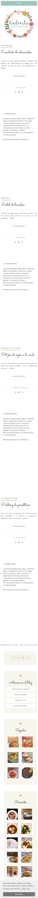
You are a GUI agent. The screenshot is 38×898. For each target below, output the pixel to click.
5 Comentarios (21, 238)
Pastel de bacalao (12, 205)
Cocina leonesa (20, 695)
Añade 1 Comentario (21, 388)
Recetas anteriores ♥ (28, 645)
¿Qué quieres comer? (20, 689)
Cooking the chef (9, 498)
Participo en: (20, 700)
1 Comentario (20, 88)
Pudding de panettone (15, 505)
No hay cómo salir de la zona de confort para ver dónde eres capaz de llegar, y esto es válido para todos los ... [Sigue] (19, 366)
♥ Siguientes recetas (9, 645)
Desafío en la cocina (11, 348)
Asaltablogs (6, 46)
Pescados (5, 198)
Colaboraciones (20, 706)
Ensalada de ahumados (16, 52)
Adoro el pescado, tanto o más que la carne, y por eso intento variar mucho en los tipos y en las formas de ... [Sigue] (19, 215)
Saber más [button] (25, 889)
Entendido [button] (19, 894)
